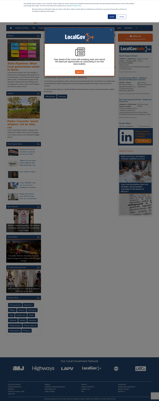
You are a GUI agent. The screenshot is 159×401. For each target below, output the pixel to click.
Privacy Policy (76, 6)
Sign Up (79, 72)
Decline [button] (121, 17)
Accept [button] (112, 17)
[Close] (111, 30)
